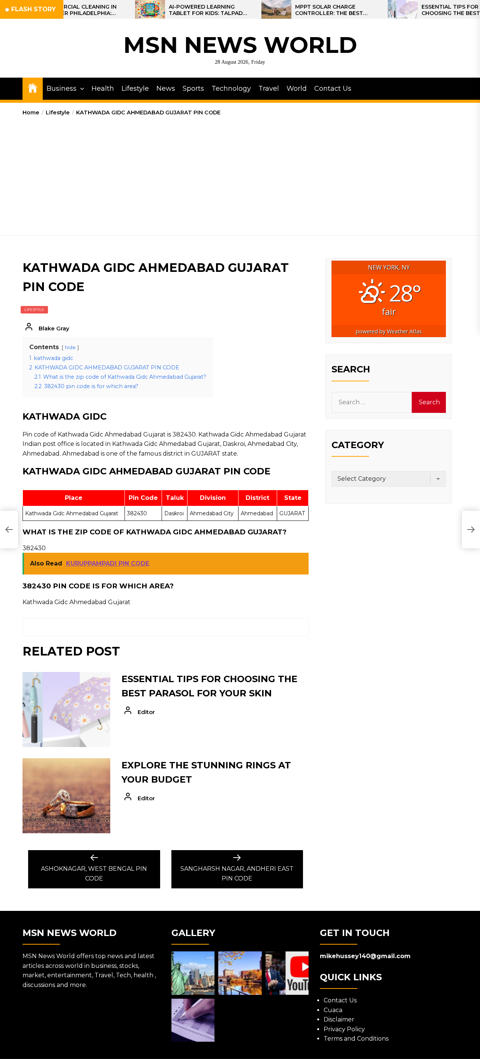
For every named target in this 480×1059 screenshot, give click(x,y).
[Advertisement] (240, 173)
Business (61, 88)
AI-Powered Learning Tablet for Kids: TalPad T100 (181, 10)
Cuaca (333, 1010)
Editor (146, 712)
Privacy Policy (344, 1029)
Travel (268, 88)
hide (70, 347)
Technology (231, 88)
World (296, 88)
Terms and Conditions (356, 1038)
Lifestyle (135, 88)
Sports (193, 88)
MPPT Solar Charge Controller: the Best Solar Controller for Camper (306, 10)
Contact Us (332, 88)
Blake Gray (54, 328)
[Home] (32, 88)
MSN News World (240, 44)
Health (103, 88)
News (165, 88)
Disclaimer (339, 1019)
